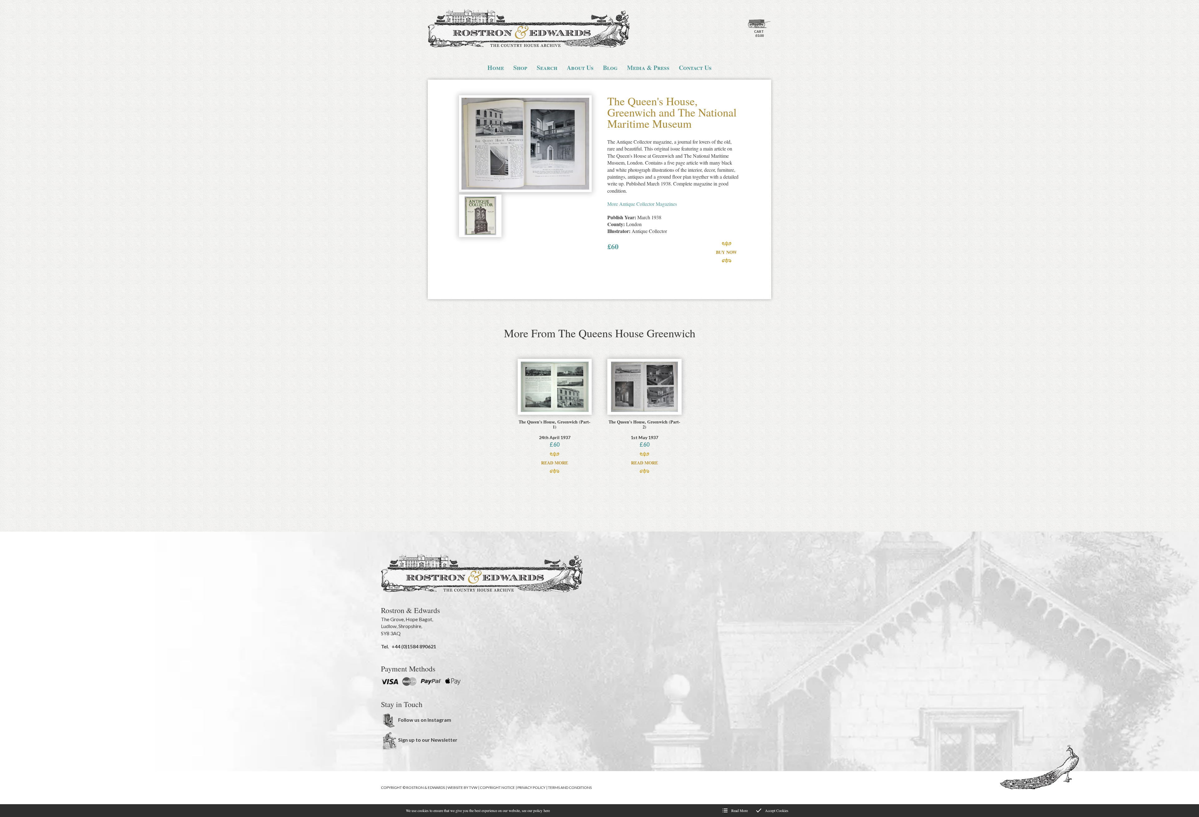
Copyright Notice (497, 787)
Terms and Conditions (570, 787)
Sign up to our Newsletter (427, 740)
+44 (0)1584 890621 (414, 646)
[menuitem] (496, 68)
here (547, 810)
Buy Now (726, 252)
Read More (554, 462)
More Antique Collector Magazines (642, 204)
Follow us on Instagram (424, 720)
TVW (473, 787)
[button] (525, 144)
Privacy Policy (531, 787)
